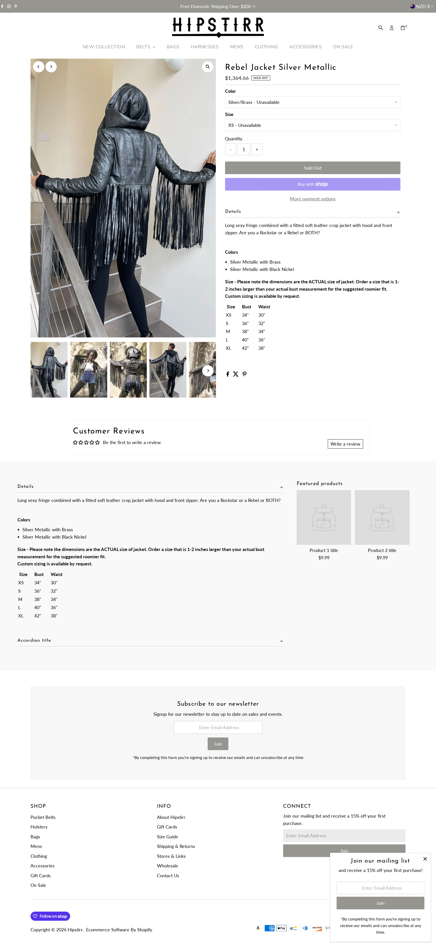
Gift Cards (41, 875)
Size (229, 114)
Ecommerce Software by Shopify (119, 929)
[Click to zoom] (207, 67)
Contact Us (168, 875)
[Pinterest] (15, 6)
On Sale (38, 885)
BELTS (144, 47)
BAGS (173, 47)
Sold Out (312, 168)
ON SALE (343, 47)
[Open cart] (402, 28)
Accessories (42, 865)
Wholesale (167, 865)
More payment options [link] (313, 198)
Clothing (39, 856)
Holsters (39, 826)
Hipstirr (75, 929)
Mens (36, 846)
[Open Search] (380, 28)
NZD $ (423, 6)
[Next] (51, 66)
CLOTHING (266, 47)
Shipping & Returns (176, 846)
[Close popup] (425, 858)
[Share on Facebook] (228, 375)
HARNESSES (205, 47)
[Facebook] (2, 6)
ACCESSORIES (305, 47)
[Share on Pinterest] (244, 375)
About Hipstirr (171, 817)
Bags (35, 836)
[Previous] (38, 66)
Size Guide (167, 836)
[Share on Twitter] (236, 375)
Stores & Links (171, 856)
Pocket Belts (43, 817)
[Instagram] (9, 6)
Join (218, 744)
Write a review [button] (345, 444)
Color (230, 91)
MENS (236, 47)
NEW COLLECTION (104, 47)
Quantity (233, 138)
